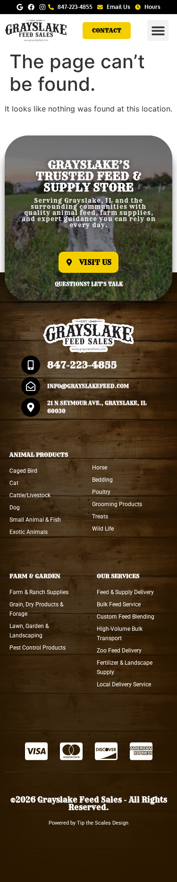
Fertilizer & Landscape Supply (124, 667)
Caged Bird (23, 471)
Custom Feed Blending (125, 616)
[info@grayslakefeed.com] (30, 386)
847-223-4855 (82, 365)
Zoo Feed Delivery (119, 650)
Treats (100, 516)
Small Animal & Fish (35, 519)
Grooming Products (117, 504)
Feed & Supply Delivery (125, 592)
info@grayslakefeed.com (88, 386)
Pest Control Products (37, 647)
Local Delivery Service (124, 684)
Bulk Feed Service (119, 604)
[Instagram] (42, 7)
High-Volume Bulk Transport (120, 634)
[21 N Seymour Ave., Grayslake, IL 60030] (30, 407)
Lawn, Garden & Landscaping (29, 631)
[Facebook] (31, 7)
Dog (14, 507)
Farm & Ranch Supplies (38, 592)
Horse (99, 467)
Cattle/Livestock (30, 495)
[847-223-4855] (30, 365)
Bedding (102, 480)
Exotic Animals (28, 532)
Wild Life (103, 528)
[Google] (20, 7)
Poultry (101, 492)
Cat (13, 483)
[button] (158, 30)
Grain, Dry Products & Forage (36, 609)
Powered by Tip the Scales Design (88, 823)
